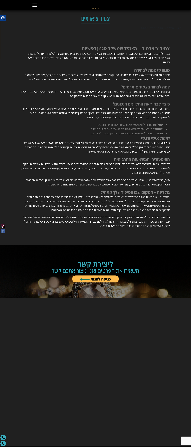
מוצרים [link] (170, 42)
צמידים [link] (160, 42)
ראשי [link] (178, 42)
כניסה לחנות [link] (100, 293)
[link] (95, 18)
